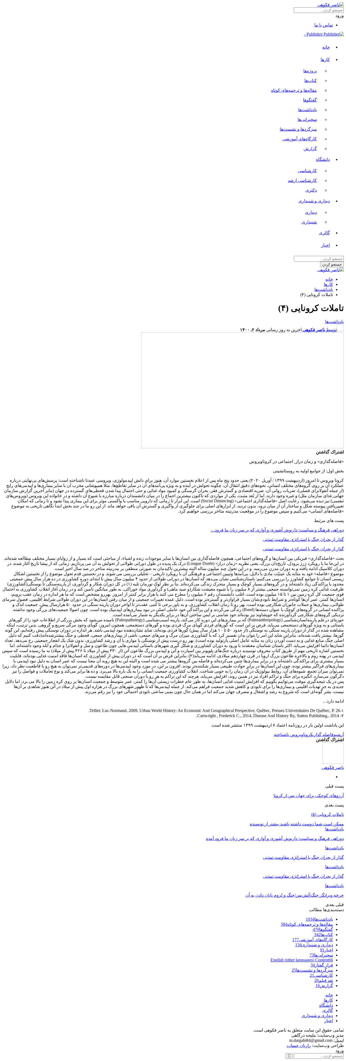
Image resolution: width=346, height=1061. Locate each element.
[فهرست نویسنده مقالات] (333, 762)
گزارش (310, 148)
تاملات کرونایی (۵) (327, 814)
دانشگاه (323, 159)
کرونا (308, 734)
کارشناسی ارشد (302, 180)
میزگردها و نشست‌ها (298, 129)
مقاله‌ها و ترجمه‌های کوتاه (294, 90)
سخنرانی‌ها (307, 119)
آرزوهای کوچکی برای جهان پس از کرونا (309, 795)
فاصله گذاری (323, 734)
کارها (325, 59)
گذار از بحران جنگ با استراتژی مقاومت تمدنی (303, 539)
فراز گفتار (322, 965)
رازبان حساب (299, 1045)
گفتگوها (310, 100)
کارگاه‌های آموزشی (299, 139)
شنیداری (309, 222)
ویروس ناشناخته (288, 734)
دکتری (311, 190)
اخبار (325, 245)
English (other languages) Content (302, 960)
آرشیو (339, 734)
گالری (324, 232)
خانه (326, 47)
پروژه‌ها (310, 71)
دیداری (311, 212)
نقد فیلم (323, 980)
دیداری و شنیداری (314, 201)
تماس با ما (323, 25)
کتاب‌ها (310, 80)
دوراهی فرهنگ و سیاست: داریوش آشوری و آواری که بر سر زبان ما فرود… (277, 530)
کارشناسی (307, 170)
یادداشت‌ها (307, 109)
